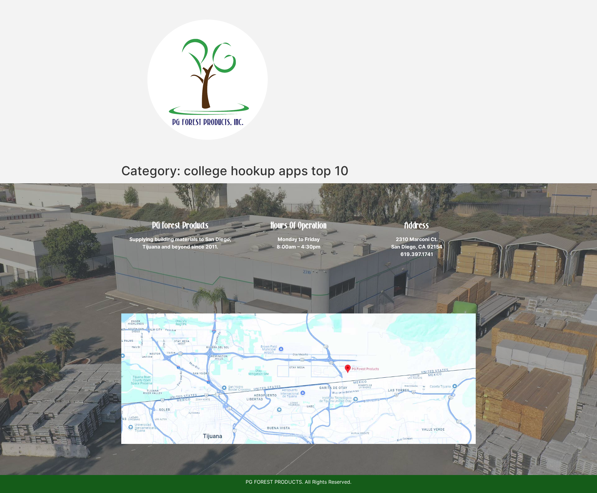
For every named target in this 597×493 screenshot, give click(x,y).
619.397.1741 (416, 254)
